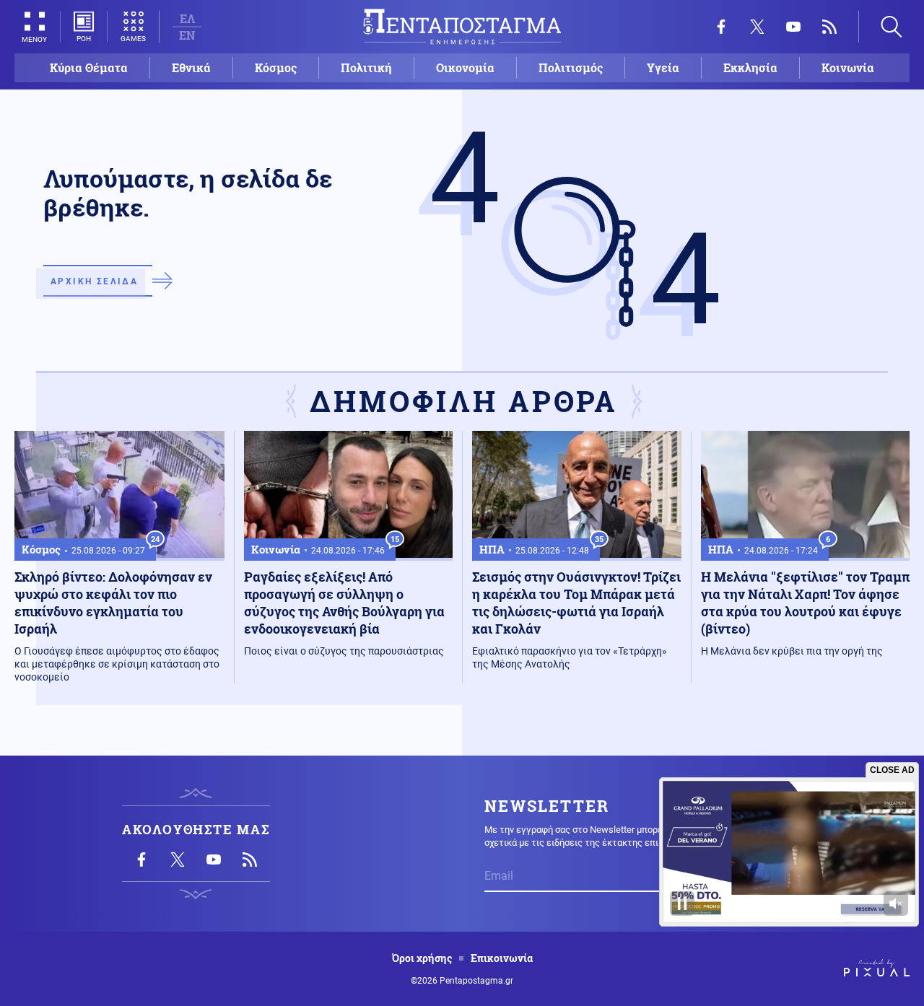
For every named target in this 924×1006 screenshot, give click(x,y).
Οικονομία (465, 67)
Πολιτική (366, 67)
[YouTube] (793, 26)
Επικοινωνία (502, 958)
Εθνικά (191, 67)
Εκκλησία (750, 67)
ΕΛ (187, 18)
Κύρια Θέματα (89, 67)
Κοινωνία (847, 67)
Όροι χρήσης (422, 958)
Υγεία (663, 67)
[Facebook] (721, 26)
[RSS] (829, 26)
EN (187, 35)
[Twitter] (757, 26)
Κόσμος (276, 67)
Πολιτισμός (571, 67)
